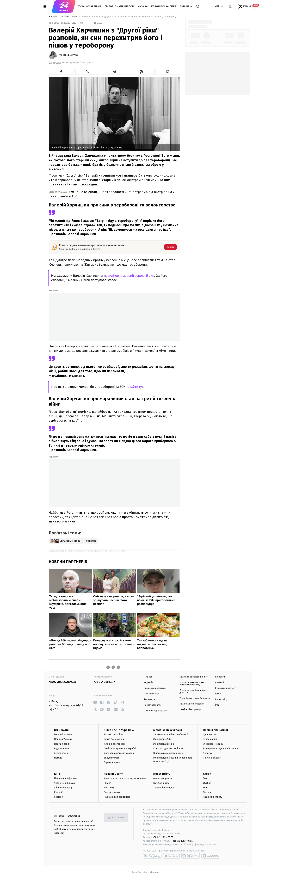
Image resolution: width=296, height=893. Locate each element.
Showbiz (53, 17)
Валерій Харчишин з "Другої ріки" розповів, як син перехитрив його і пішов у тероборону (129, 17)
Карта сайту (221, 699)
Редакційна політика (155, 688)
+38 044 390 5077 (104, 682)
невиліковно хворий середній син (129, 276)
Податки (207, 753)
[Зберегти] (168, 72)
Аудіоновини (61, 753)
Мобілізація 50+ (162, 739)
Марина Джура (68, 55)
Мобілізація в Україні (167, 730)
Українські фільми (64, 783)
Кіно (57, 773)
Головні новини (63, 734)
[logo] (63, 6)
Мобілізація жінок (163, 743)
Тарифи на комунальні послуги (220, 748)
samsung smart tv (210, 856)
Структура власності (225, 688)
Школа (107, 783)
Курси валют (210, 739)
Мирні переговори (114, 743)
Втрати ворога (112, 762)
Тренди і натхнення (164, 787)
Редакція (148, 682)
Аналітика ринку (162, 778)
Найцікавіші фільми (65, 778)
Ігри (217, 705)
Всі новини (61, 730)
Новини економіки (215, 730)
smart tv (190, 856)
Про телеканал (151, 694)
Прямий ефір (61, 743)
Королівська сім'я (163, 6)
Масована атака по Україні (119, 753)
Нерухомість (161, 773)
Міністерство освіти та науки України (125, 778)
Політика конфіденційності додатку (194, 691)
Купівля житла (161, 783)
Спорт (207, 773)
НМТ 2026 (109, 787)
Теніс (206, 787)
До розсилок (116, 817)
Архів (218, 694)
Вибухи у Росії (112, 757)
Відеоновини (61, 748)
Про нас (148, 677)
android (152, 856)
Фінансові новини (213, 743)
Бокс (205, 778)
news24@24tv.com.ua (62, 682)
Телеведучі (149, 699)
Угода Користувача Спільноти (195, 698)
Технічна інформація (190, 709)
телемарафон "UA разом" (78, 62)
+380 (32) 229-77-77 (163, 837)
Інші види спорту (212, 796)
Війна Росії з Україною (119, 730)
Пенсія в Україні (212, 757)
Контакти (220, 677)
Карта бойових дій (114, 739)
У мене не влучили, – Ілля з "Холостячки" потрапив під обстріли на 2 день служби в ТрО (112, 194)
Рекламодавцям (152, 705)
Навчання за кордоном (117, 796)
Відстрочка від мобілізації (168, 753)
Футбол (207, 783)
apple (171, 856)
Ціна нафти (209, 734)
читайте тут (134, 387)
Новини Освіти (113, 773)
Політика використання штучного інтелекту (192, 683)
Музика (143, 6)
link (95, 702)
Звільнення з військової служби (171, 734)
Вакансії (219, 682)
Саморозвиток (112, 792)
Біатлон (207, 792)
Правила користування (156, 711)
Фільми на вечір (63, 787)
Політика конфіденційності (194, 677)
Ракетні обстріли (113, 734)
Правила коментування (192, 704)
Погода (58, 757)
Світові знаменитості (119, 6)
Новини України (63, 739)
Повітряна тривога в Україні (120, 748)
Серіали (58, 796)
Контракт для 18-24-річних (168, 748)
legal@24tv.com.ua (183, 841)
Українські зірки (89, 6)
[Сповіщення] (230, 6)
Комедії (58, 792)
